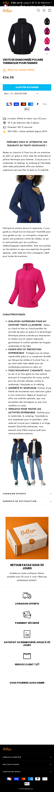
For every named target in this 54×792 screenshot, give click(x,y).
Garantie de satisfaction (20, 501)
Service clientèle (12, 757)
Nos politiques (11, 764)
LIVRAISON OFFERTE (14, 494)
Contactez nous (12, 772)
